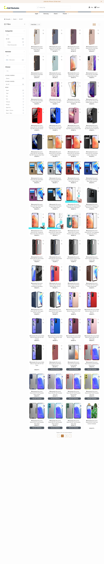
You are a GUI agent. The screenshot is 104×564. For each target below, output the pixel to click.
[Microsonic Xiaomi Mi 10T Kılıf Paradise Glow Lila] (55, 381)
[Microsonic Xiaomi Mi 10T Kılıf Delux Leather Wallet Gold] (55, 142)
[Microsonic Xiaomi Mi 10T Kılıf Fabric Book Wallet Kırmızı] (73, 168)
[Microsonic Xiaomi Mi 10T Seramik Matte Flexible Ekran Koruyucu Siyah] (73, 194)
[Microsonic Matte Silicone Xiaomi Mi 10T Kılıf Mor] (73, 326)
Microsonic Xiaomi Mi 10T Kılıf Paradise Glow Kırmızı (92, 364)
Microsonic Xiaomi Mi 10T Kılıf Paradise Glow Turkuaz (55, 422)
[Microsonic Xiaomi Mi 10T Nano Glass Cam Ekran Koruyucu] (55, 221)
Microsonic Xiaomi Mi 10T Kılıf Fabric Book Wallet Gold (37, 179)
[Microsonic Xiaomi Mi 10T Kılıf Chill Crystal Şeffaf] (73, 352)
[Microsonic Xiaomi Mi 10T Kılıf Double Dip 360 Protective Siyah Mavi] (37, 142)
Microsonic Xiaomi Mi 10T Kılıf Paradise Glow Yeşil (73, 422)
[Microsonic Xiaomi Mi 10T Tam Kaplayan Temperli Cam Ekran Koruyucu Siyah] (92, 221)
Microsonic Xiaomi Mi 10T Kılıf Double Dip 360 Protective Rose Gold (73, 127)
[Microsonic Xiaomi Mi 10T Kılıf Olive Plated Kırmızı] (55, 352)
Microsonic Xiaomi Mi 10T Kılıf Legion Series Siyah (55, 311)
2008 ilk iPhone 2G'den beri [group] (52, 1)
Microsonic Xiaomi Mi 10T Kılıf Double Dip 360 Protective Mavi (55, 127)
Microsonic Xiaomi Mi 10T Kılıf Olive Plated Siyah (37, 74)
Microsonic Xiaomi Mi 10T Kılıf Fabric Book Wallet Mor (37, 206)
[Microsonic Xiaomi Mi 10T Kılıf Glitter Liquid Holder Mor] (37, 89)
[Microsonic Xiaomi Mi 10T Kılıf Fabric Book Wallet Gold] (37, 168)
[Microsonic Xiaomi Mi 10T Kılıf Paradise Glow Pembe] (73, 381)
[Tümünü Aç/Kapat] (24, 24)
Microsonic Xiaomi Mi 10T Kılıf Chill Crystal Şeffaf (73, 364)
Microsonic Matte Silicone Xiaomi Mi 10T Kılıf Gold (74, 311)
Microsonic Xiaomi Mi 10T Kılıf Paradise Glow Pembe (73, 393)
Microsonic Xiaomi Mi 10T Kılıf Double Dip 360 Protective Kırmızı (36, 127)
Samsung (45, 13)
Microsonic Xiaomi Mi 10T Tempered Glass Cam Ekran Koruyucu (37, 232)
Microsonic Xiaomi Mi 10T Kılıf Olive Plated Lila (73, 48)
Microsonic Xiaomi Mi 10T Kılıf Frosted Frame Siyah (73, 258)
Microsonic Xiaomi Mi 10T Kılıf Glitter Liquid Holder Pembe (55, 101)
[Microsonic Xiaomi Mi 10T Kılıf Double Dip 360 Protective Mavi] (55, 115)
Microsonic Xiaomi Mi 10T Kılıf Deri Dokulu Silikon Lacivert (73, 285)
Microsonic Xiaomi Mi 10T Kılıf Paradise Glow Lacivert (37, 393)
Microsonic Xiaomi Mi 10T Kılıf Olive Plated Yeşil (55, 74)
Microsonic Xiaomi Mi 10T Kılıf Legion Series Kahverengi (91, 285)
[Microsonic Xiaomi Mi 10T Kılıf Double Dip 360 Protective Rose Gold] (73, 115)
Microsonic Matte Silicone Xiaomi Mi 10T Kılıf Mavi (55, 337)
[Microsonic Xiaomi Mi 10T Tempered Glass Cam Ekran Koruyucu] (37, 221)
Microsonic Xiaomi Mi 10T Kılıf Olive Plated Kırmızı (55, 364)
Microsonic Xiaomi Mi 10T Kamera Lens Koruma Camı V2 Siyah (92, 206)
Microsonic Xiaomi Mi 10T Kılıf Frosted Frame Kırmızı (36, 258)
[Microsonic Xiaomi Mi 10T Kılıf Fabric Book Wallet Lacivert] (92, 168)
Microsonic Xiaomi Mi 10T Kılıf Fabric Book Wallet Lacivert (92, 179)
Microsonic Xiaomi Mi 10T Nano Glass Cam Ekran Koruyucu (55, 232)
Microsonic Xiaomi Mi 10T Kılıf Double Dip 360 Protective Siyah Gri (92, 127)
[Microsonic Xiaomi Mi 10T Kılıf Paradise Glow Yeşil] (73, 410)
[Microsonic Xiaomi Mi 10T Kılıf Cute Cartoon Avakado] (92, 410)
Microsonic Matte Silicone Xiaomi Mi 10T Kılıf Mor (74, 337)
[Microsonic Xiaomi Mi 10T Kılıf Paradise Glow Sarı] (92, 381)
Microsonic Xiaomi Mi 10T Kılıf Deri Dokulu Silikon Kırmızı (55, 285)
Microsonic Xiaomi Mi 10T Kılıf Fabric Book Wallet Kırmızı (73, 179)
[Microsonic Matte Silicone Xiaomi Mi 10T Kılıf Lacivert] (37, 326)
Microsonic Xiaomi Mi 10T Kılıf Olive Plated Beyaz (37, 48)
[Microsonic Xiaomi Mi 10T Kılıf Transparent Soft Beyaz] (37, 273)
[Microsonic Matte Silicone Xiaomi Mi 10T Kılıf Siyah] (37, 352)
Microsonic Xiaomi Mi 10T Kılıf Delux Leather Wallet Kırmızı (73, 153)
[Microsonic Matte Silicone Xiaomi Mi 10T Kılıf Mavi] (55, 326)
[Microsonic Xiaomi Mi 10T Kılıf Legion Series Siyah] (55, 299)
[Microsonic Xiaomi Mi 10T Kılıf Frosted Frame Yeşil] (92, 247)
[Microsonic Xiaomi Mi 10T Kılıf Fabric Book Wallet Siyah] (55, 194)
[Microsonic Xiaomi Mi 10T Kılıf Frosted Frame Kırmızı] (37, 247)
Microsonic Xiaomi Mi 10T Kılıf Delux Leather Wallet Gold (55, 153)
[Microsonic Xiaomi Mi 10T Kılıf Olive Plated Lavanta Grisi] (55, 37)
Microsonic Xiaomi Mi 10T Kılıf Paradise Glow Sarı (92, 393)
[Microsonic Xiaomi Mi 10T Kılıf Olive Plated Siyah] (37, 63)
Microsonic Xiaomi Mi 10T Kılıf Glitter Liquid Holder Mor (37, 101)
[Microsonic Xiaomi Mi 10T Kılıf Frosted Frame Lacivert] (55, 247)
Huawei (65, 13)
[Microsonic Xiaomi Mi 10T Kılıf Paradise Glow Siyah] (37, 410)
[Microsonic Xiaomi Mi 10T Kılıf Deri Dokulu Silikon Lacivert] (73, 273)
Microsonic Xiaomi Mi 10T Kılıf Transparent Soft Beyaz (37, 285)
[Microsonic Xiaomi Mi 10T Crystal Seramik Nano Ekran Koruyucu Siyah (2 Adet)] (73, 63)
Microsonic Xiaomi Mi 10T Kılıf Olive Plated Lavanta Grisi (55, 48)
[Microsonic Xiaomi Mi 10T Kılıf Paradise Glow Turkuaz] (55, 410)
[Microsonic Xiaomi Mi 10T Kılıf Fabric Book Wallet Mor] (37, 194)
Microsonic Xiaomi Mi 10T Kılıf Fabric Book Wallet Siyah (55, 206)
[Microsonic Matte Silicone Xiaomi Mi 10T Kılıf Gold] (73, 299)
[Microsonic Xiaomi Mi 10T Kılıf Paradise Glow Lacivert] (37, 381)
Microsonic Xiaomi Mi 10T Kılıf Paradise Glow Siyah (37, 422)
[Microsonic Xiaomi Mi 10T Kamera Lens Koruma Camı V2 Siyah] (92, 194)
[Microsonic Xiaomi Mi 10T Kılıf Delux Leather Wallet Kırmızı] (73, 142)
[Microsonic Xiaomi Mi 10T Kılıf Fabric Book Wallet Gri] (55, 168)
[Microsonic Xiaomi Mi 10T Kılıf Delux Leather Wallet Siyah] (92, 142)
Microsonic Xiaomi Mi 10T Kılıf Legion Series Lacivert (36, 311)
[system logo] (11, 7)
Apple (36, 13)
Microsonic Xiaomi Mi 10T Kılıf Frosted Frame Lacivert (55, 258)
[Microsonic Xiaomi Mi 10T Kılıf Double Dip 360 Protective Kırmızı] (37, 115)
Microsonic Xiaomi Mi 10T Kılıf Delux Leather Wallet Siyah (92, 153)
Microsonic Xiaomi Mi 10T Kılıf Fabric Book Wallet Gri (55, 179)
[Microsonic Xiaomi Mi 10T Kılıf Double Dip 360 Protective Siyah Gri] (92, 115)
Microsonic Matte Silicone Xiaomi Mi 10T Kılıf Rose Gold (92, 337)
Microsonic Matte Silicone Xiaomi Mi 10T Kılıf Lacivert (37, 337)
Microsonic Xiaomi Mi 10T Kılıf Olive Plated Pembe (92, 48)
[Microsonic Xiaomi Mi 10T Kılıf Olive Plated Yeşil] (55, 63)
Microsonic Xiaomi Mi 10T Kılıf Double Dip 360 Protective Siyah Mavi (37, 153)
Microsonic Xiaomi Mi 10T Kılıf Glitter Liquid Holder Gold (92, 74)
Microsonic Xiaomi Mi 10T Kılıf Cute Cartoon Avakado (92, 422)
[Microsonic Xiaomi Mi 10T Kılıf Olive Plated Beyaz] (37, 37)
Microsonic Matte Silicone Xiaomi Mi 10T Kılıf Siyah (37, 364)
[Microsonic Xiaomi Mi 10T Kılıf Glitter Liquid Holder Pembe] (55, 89)
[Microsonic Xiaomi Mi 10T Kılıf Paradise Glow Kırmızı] (92, 352)
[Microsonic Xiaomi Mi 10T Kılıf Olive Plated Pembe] (92, 37)
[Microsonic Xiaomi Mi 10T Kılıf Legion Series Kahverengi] (92, 273)
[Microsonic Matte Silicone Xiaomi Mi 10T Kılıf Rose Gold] (92, 326)
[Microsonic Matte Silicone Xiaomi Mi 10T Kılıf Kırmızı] (92, 299)
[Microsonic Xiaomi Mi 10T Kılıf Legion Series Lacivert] (37, 299)
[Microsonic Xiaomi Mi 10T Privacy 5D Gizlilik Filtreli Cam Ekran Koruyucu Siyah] (92, 89)
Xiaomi (56, 13)
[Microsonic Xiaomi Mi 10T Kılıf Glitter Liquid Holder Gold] (92, 63)
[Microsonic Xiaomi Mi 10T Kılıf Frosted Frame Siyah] (73, 247)
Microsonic (34, 46)
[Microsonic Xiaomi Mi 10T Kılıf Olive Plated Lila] (73, 37)
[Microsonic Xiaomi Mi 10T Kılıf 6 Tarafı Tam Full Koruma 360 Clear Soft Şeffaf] (73, 89)
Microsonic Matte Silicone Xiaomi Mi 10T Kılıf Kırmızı (92, 311)
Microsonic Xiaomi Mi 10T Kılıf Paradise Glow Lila (55, 393)
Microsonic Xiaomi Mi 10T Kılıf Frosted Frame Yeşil (91, 258)
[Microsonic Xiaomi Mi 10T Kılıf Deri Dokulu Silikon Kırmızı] (55, 273)
